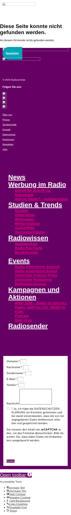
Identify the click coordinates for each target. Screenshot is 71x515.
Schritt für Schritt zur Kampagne (33, 192)
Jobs (4, 149)
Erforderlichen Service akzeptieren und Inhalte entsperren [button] (33, 456)
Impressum (8, 139)
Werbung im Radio (37, 184)
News (16, 177)
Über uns (7, 114)
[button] (16, 475)
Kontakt (6, 129)
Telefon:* (12, 385)
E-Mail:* (12, 379)
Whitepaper (24, 219)
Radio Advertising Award (36, 271)
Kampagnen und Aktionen (33, 293)
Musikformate (26, 252)
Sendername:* (16, 373)
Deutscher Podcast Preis (36, 275)
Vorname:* (13, 361)
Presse (6, 119)
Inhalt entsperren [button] (17, 450)
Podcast (22, 316)
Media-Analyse (27, 223)
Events (19, 261)
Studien (21, 211)
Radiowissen (28, 238)
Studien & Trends (35, 204)
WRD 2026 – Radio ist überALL (41, 303)
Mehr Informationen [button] (19, 446)
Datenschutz (9, 134)
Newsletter (8, 144)
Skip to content (8, 470)
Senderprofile (9, 124)
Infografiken (25, 215)
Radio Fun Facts (28, 248)
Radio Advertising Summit (37, 267)
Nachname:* (15, 367)
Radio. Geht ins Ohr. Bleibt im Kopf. (40, 309)
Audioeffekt (24, 228)
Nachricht (13, 403)
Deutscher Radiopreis (33, 280)
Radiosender (28, 326)
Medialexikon (26, 244)
